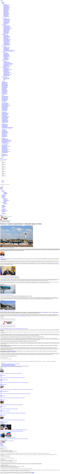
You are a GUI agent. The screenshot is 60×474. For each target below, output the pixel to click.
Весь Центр (5, 4)
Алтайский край (6, 53)
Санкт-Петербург (6, 33)
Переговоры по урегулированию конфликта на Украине (19, 429)
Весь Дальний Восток (7, 67)
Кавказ (3, 60)
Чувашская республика (7, 45)
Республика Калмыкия (7, 21)
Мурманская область (6, 29)
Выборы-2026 (13, 437)
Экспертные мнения (6, 200)
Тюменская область (6, 49)
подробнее (1, 257)
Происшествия (4, 195)
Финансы (5, 194)
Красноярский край (6, 55)
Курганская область (6, 48)
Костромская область (5, 87)
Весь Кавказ (5, 61)
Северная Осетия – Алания (7, 65)
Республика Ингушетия (7, 62)
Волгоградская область (7, 19)
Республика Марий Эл (5, 117)
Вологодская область (6, 27)
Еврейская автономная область (8, 69)
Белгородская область (7, 5)
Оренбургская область (5, 114)
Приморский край (6, 71)
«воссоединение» (56, 263)
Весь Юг (3, 95)
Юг (2, 17)
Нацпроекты (3, 196)
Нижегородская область (7, 36)
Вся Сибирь (5, 52)
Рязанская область (4, 90)
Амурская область (6, 68)
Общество (1, 375)
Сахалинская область (5, 149)
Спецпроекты (4, 202)
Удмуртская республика (7, 43)
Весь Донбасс (5, 77)
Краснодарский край (6, 20)
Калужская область (6, 9)
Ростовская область (6, 22)
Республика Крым (6, 23)
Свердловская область (7, 47)
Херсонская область (6, 78)
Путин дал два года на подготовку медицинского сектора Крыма (11, 363)
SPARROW (33, 472)
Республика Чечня (4, 141)
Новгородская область (7, 30)
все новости (2, 423)
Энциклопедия (6, 198)
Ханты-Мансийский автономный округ (9, 50)
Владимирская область (7, 7)
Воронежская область (5, 85)
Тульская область (4, 93)
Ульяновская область (6, 44)
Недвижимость (6, 193)
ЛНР (4, 79)
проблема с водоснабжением (44, 312)
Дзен (35, 361)
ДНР (4, 80)
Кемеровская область (6, 54)
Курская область (6, 10)
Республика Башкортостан (7, 39)
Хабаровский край (6, 73)
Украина (4, 406)
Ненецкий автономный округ (8, 28)
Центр (3, 3)
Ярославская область (6, 16)
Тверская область (6, 15)
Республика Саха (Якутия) (7, 72)
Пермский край (6, 38)
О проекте (1, 443)
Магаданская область (6, 70)
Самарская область (6, 42)
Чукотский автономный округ (8, 74)
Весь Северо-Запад (6, 25)
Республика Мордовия (7, 40)
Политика (3, 190)
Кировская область (6, 35)
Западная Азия (5, 379)
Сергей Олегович (2, 258)
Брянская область (6, 6)
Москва (3, 2)
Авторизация (2, 445)
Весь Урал (5, 46)
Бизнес (3, 191)
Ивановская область (6, 8)
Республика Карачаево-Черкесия (8, 64)
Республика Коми (6, 32)
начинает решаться (56, 312)
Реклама (3, 180)
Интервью (5, 201)
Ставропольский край (7, 66)
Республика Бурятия (5, 152)
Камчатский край (4, 146)
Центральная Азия (5, 391)
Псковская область (6, 31)
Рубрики (1, 189)
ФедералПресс (54, 361)
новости (1, 188)
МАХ (12, 361)
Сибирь (3, 51)
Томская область (6, 59)
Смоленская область (6, 13)
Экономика (3, 205)
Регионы (1, 0)
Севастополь (4, 101)
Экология (3, 197)
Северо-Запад (4, 24)
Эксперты (5, 199)
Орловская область (6, 12)
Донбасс (3, 76)
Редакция (1, 444)
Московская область (5, 82)
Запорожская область (5, 154)
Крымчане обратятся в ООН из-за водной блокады (9, 365)
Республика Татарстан (7, 41)
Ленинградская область (5, 106)
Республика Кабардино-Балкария (8, 63)
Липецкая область (6, 11)
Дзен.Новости (15, 361)
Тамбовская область (6, 14)
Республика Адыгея (5, 98)
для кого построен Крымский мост (22, 315)
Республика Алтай (6, 57)
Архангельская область (7, 26)
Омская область (4, 133)
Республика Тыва (6, 58)
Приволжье (3, 34)
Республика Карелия (5, 109)
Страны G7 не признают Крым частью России (8, 364)
